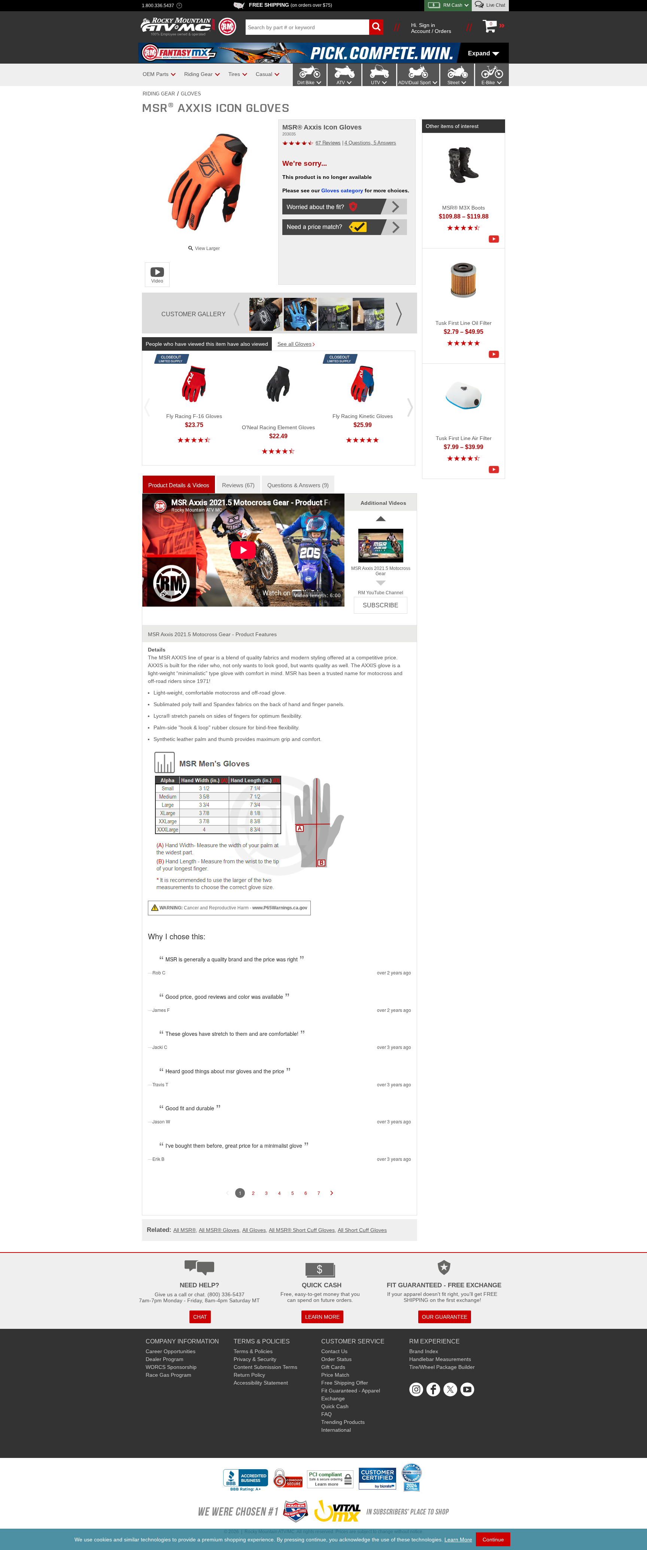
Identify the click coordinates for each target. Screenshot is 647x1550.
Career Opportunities (170, 1351)
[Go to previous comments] (227, 1193)
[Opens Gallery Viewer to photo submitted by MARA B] (334, 314)
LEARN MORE (322, 1317)
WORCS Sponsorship (171, 1367)
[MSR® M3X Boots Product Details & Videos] (496, 239)
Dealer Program (164, 1359)
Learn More (458, 1540)
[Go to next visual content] (399, 308)
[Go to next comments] (331, 1193)
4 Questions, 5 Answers (370, 143)
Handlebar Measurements (440, 1359)
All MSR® (184, 1230)
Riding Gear (159, 94)
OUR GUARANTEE (444, 1317)
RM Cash (452, 5)
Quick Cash (335, 1406)
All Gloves (254, 1230)
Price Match (335, 1375)
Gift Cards (333, 1367)
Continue (493, 1540)
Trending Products (343, 1422)
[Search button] (376, 27)
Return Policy (249, 1375)
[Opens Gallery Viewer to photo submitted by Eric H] (300, 314)
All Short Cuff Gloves (362, 1230)
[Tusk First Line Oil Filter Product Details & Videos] (496, 354)
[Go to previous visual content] (237, 308)
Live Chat (495, 5)
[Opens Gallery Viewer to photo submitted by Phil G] (265, 314)
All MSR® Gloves (219, 1230)
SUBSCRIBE (380, 605)
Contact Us (334, 1351)
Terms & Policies (253, 1351)
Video (157, 281)
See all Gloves (294, 344)
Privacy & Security (255, 1359)
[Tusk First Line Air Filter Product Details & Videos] (496, 470)
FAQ (326, 1414)
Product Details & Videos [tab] (178, 485)
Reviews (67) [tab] (238, 485)
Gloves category (342, 190)
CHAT (200, 1317)
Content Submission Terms (265, 1367)
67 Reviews (328, 142)
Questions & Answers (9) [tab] (298, 485)
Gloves (191, 94)
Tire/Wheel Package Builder (442, 1367)
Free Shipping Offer (344, 1383)
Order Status (336, 1359)
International (336, 1430)
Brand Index (423, 1351)
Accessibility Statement (261, 1383)
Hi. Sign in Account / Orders (431, 28)
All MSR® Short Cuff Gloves (302, 1230)
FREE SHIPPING (290, 5)
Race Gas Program (168, 1375)
